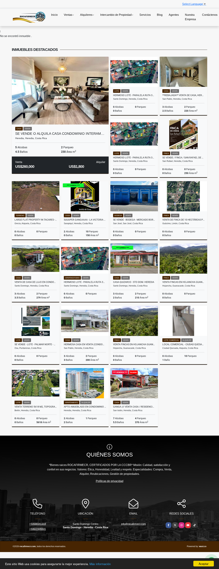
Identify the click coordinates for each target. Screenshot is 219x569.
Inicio (54, 14)
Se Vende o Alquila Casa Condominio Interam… (59, 133)
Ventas (68, 14)
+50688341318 (37, 523)
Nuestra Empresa (190, 17)
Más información (100, 564)
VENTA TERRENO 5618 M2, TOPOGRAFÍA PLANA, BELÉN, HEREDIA (36, 406)
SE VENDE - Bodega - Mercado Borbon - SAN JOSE (134, 219)
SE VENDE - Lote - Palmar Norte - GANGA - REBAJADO (36, 344)
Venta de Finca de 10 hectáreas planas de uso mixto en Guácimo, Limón (183, 219)
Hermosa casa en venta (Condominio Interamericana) (85, 344)
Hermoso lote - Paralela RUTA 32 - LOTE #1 (134, 157)
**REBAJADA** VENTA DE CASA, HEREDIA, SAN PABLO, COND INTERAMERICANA (183, 95)
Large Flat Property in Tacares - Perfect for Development (36, 219)
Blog (160, 14)
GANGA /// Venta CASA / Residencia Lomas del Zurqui (134, 406)
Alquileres (86, 14)
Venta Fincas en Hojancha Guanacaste (183, 282)
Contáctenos (209, 14)
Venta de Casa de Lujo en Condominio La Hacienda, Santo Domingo (36, 282)
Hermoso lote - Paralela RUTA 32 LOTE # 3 (85, 282)
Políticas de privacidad (109, 481)
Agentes (174, 14)
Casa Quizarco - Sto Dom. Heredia (133, 282)
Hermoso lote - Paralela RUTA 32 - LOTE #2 (134, 95)
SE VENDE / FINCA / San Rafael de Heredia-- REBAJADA (183, 157)
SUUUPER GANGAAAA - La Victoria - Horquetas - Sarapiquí (85, 219)
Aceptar (204, 563)
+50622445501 (37, 529)
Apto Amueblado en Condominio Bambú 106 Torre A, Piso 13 (85, 406)
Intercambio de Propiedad (116, 14)
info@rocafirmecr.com (133, 523)
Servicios (145, 14)
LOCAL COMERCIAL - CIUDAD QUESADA (183, 344)
